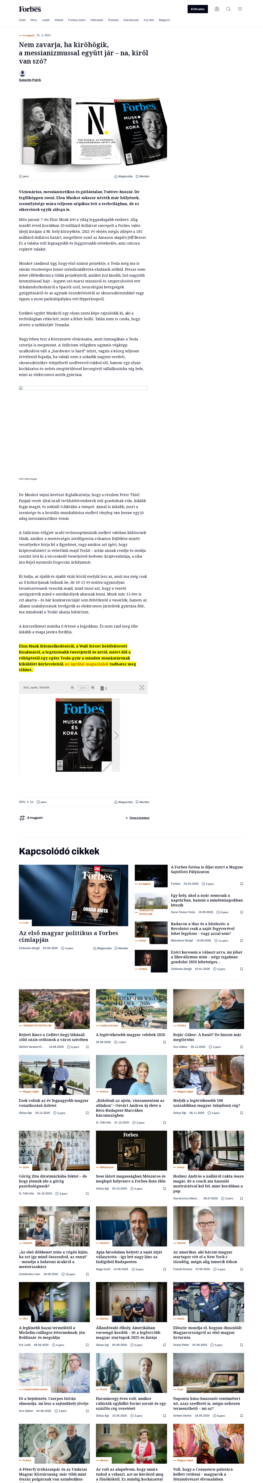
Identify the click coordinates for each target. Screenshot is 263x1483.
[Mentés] (242, 884)
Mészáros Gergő (182, 940)
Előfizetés (198, 9)
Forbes (175, 883)
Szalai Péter (181, 1344)
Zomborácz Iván (29, 1274)
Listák (46, 20)
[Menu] (240, 9)
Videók (58, 20)
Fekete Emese (182, 1269)
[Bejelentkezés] (217, 9)
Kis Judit (25, 1344)
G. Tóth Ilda (103, 1122)
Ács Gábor (180, 1046)
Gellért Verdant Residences (32, 1046)
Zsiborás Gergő (29, 948)
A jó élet (149, 20)
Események (131, 20)
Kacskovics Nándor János (186, 1198)
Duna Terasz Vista (183, 912)
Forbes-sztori (76, 20)
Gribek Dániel (182, 1415)
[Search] (228, 9)
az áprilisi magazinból (86, 663)
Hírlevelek (96, 20)
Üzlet (22, 20)
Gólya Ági (25, 1112)
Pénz (33, 20)
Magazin (164, 20)
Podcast (113, 20)
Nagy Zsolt (103, 1269)
